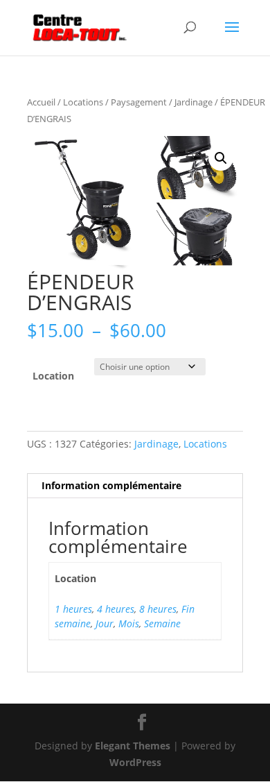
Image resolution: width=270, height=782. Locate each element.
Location (53, 375)
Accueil (41, 102)
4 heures (115, 608)
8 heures (158, 608)
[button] (220, 158)
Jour (105, 623)
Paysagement (139, 102)
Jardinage (193, 102)
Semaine (162, 623)
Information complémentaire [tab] (111, 485)
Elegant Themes (132, 745)
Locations (83, 102)
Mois (128, 623)
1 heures (73, 608)
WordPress (135, 762)
